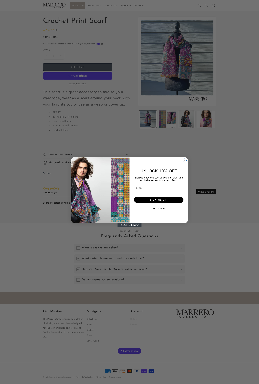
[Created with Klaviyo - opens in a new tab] (129, 225)
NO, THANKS (159, 209)
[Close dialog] (184, 160)
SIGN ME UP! (159, 199)
